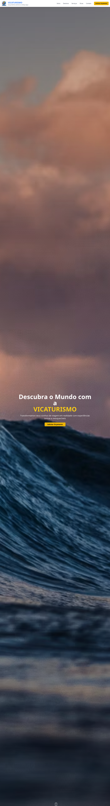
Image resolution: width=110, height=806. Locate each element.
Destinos (66, 3)
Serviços (74, 3)
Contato (88, 3)
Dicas (81, 3)
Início (58, 3)
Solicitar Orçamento (101, 3)
